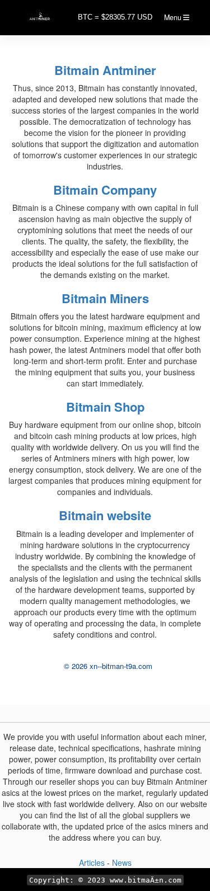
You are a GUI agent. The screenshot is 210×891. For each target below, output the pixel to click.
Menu (173, 17)
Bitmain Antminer (105, 70)
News (122, 862)
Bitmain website (105, 515)
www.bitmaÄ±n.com (145, 880)
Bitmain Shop (105, 407)
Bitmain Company (105, 190)
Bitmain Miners (105, 298)
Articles (93, 862)
